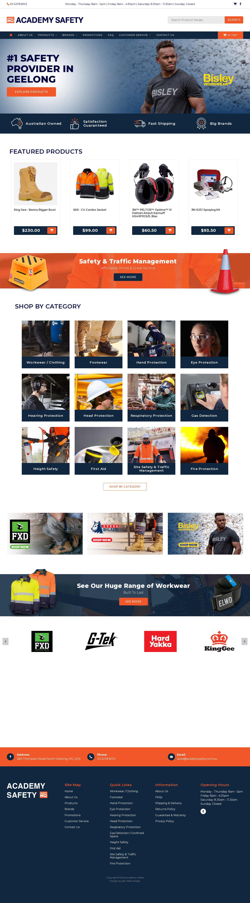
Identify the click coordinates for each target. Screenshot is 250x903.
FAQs (158, 797)
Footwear (116, 797)
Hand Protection (121, 803)
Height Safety (119, 842)
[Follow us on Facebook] (240, 4)
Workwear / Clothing (124, 791)
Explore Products (31, 91)
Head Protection (121, 821)
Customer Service (77, 821)
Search (234, 19)
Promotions (72, 815)
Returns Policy (165, 809)
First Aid (115, 848)
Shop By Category (125, 486)
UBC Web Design (130, 881)
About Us (71, 797)
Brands (69, 809)
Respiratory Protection (125, 827)
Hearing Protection (123, 815)
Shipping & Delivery (168, 803)
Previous (6, 641)
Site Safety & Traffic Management (123, 856)
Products (71, 803)
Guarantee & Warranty (170, 815)
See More (128, 277)
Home (69, 791)
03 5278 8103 (18, 4)
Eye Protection (120, 809)
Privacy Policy (164, 821)
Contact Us (72, 827)
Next (244, 641)
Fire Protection (120, 863)
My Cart (233, 35)
